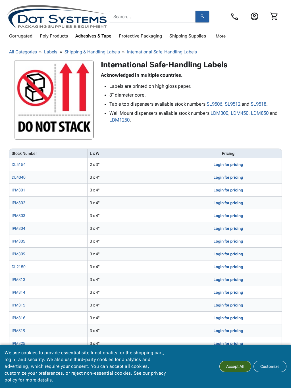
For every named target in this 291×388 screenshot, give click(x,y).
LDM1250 (119, 120)
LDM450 (239, 113)
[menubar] (145, 36)
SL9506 (214, 104)
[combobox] (152, 16)
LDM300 (219, 113)
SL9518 (258, 104)
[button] (53, 99)
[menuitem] (20, 36)
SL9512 (232, 104)
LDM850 (260, 113)
